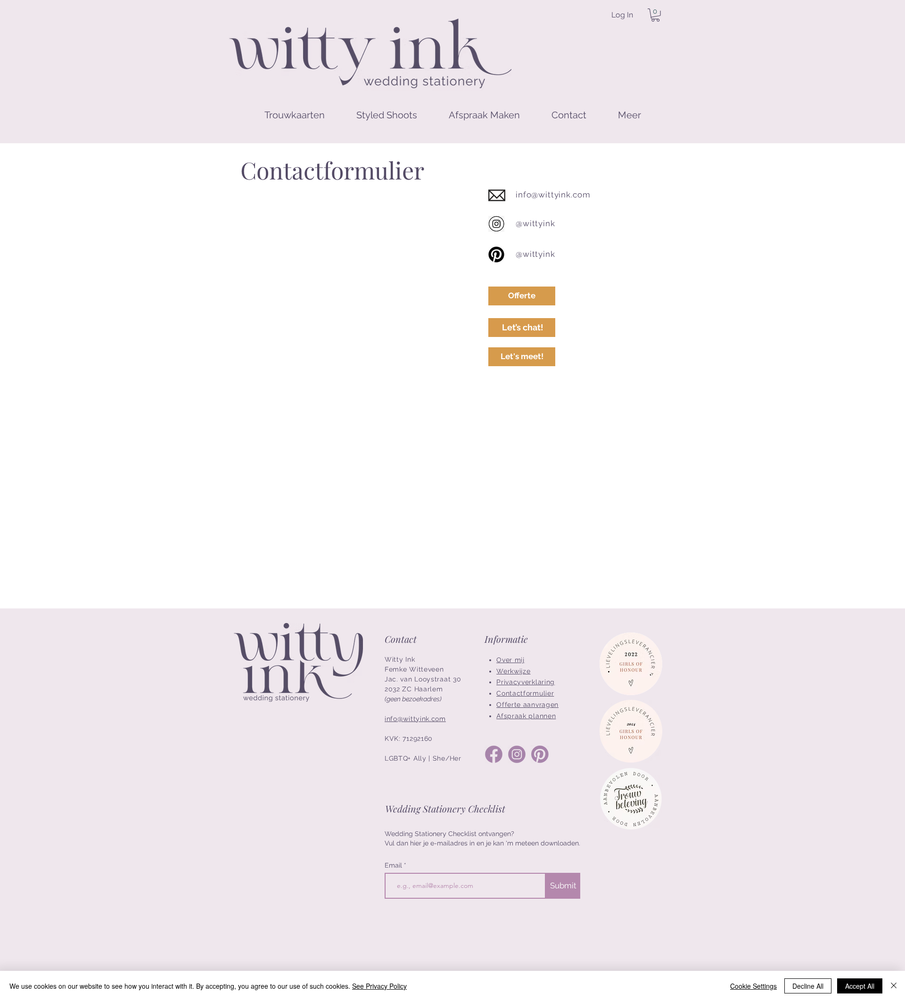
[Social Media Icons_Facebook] (494, 754)
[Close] (893, 985)
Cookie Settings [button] (753, 986)
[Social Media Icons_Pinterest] (540, 754)
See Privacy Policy (379, 986)
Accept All (859, 986)
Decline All (807, 986)
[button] (655, 15)
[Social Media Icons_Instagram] (517, 754)
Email (394, 865)
